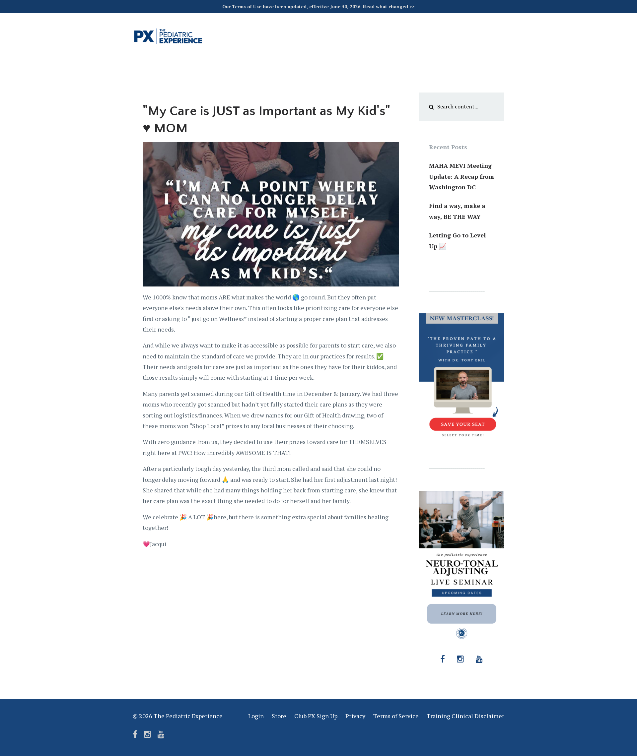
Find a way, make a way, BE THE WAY (457, 211)
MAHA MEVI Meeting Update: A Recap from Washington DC (461, 176)
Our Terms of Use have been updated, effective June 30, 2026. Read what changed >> (318, 6)
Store (279, 716)
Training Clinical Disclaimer (465, 716)
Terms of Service (396, 716)
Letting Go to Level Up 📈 (457, 240)
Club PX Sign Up (315, 716)
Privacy (355, 716)
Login (256, 716)
